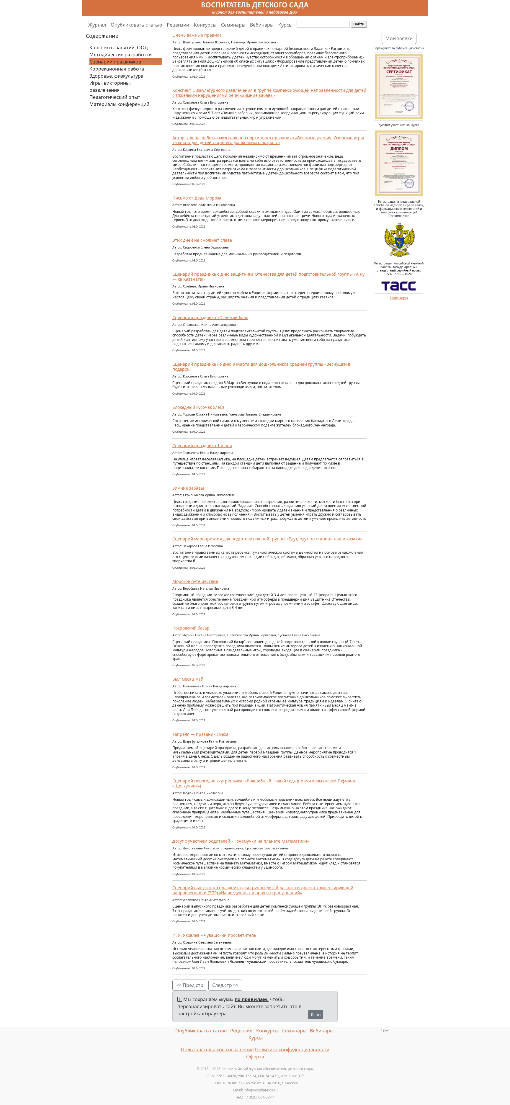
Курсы (285, 25)
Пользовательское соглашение (217, 1049)
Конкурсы (205, 25)
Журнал (97, 25)
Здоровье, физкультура (116, 76)
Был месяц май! (188, 679)
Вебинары (262, 25)
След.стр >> (225, 985)
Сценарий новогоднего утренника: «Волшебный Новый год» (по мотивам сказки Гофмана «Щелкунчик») (263, 783)
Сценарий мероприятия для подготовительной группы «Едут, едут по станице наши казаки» (267, 539)
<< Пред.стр (189, 985)
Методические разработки (120, 54)
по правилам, (252, 999)
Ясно (316, 1014)
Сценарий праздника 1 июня (202, 445)
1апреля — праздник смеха (200, 734)
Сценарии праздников (115, 61)
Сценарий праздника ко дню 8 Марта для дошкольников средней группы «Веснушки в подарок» (261, 366)
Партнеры (399, 297)
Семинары (233, 25)
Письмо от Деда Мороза (196, 198)
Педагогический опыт (114, 97)
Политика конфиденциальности (292, 1049)
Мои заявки (399, 38)
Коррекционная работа (116, 69)
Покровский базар (191, 628)
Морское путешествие (195, 581)
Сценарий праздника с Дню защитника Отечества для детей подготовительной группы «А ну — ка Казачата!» (268, 276)
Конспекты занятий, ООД (118, 47)
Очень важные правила (197, 35)
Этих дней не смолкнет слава (202, 240)
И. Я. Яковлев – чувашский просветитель (214, 935)
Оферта (255, 1056)
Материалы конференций (119, 104)
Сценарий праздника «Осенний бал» (210, 317)
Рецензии (178, 25)
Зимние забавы (188, 488)
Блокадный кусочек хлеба (198, 407)
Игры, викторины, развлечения (110, 86)
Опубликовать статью (136, 25)
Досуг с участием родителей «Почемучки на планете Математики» (240, 841)
